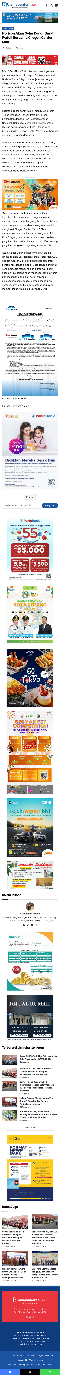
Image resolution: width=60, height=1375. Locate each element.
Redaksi (9, 48)
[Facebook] (24, 925)
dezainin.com (37, 1360)
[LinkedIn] (28, 925)
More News (30, 1127)
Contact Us (47, 1364)
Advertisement (33, 1364)
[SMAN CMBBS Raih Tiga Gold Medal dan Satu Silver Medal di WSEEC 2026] (9, 1060)
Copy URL (49, 505)
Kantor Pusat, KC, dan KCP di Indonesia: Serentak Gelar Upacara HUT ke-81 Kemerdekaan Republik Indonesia (44, 1238)
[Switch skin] (46, 6)
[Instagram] (36, 925)
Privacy (22, 1364)
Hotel (30, 496)
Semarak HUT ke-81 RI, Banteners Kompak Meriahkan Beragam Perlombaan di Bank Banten (36, 1072)
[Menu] (56, 6)
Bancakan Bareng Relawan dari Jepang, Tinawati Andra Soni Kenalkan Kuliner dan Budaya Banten (38, 1114)
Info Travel (8, 29)
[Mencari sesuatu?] (51, 6)
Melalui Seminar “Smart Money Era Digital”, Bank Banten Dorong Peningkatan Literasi (36, 1101)
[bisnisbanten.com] (19, 5)
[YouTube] (32, 925)
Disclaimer (12, 1364)
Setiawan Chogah (30, 913)
